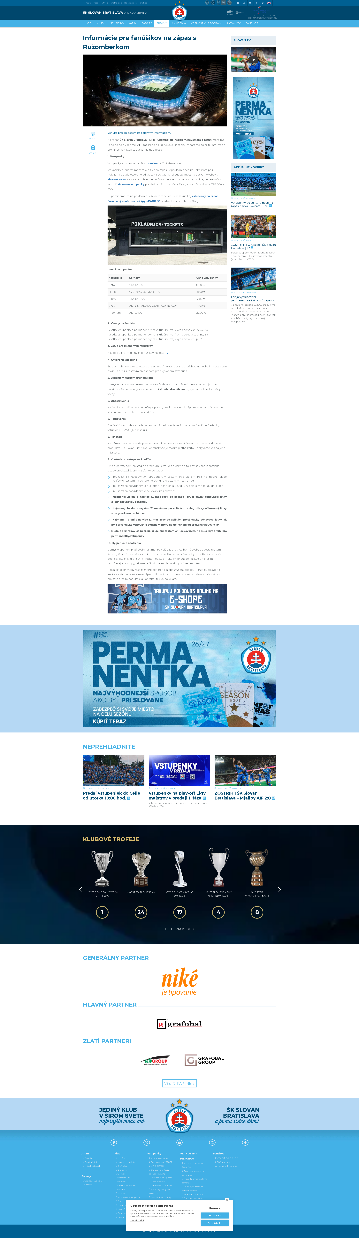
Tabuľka (88, 1184)
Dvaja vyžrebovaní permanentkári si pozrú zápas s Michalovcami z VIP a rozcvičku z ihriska (253, 298)
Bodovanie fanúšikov (194, 1194)
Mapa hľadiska (158, 1181)
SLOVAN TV (233, 23)
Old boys (122, 1170)
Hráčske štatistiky (93, 1166)
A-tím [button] (132, 23)
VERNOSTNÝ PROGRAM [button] (206, 23)
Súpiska (88, 1158)
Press (95, 3)
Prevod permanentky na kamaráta (194, 1181)
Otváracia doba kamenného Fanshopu (226, 1164)
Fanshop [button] (252, 23)
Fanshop (143, 3)
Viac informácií (137, 1220)
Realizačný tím (92, 1162)
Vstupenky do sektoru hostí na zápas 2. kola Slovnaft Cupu (252, 204)
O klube (122, 1174)
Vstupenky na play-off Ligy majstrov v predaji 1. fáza (177, 795)
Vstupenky (250, 198)
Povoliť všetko (215, 1223)
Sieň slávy (122, 1166)
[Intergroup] (154, 1060)
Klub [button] (100, 23)
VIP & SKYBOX (158, 1166)
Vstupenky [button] (116, 23)
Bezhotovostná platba (161, 1177)
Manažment (124, 1177)
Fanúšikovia (251, 293)
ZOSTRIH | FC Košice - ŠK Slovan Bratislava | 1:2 (253, 246)
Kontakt (122, 1181)
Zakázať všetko (214, 1215)
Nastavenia (214, 1208)
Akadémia (179, 23)
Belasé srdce (130, 3)
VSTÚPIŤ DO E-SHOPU (228, 1158)
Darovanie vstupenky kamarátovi (160, 1199)
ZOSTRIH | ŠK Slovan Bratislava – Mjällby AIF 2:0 (243, 795)
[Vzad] (80, 890)
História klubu (179, 929)
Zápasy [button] (146, 23)
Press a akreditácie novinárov (126, 1187)
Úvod (88, 23)
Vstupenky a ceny (159, 1158)
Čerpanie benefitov (193, 1198)
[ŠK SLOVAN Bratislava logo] (179, 10)
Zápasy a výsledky (93, 1181)
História (121, 1158)
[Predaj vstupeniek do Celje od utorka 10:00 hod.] (113, 770)
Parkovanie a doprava (161, 1185)
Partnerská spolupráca (129, 1197)
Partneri (122, 1193)
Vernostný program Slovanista (159, 1191)
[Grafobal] (179, 1023)
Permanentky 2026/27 (161, 1162)
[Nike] (179, 982)
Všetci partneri (179, 1083)
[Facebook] (238, 3)
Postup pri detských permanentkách (192, 1188)
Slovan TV (250, 240)
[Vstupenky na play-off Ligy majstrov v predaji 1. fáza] (179, 770)
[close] (227, 1200)
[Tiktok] (262, 3)
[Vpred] (279, 890)
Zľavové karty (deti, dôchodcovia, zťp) (159, 1172)
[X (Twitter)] (244, 3)
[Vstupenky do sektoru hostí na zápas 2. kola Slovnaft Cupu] (253, 184)
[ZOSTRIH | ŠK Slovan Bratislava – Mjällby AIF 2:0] (245, 770)
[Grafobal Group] (204, 1060)
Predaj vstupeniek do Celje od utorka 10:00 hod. (111, 795)
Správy (162, 23)
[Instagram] (256, 3)
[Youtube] (250, 3)
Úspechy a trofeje (126, 1162)
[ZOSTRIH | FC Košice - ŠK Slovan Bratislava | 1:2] (253, 226)
